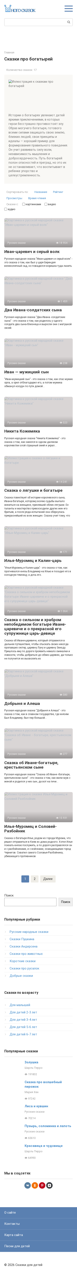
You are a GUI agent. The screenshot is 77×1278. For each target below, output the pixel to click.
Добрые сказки (21, 976)
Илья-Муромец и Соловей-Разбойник (30, 828)
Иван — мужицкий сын (26, 371)
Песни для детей (17, 1246)
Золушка (31, 1062)
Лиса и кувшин (36, 1106)
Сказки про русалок (24, 968)
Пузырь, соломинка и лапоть (48, 1126)
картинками (33, 204)
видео (51, 204)
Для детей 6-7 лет (23, 1034)
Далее (48, 879)
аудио (11, 209)
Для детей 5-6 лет (23, 1027)
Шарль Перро (34, 1067)
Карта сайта (13, 1235)
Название (40, 192)
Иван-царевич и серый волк (31, 251)
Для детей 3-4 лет (23, 1020)
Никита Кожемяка (22, 431)
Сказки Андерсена (23, 946)
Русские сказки (34, 1111)
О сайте (10, 1212)
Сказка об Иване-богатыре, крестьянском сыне (31, 765)
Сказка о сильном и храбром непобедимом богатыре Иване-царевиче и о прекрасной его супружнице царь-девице (35, 626)
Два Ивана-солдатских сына (33, 309)
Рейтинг (58, 192)
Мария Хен (31, 1092)
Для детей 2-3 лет (23, 1012)
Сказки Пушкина (22, 939)
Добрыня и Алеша (22, 703)
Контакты (12, 1224)
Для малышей (20, 1005)
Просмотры (14, 198)
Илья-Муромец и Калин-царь (33, 560)
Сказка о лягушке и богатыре (33, 490)
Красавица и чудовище (44, 1146)
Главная (9, 52)
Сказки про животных (26, 954)
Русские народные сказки (29, 932)
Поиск (9, 895)
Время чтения (37, 198)
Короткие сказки (23, 961)
